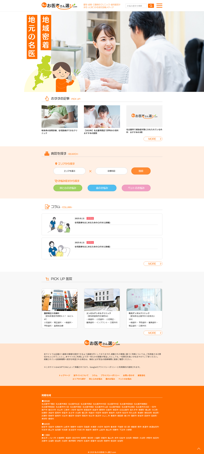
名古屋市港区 (75, 406)
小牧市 (73, 409)
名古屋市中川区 (62, 406)
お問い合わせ (128, 375)
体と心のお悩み (95, 378)
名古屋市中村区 (99, 403)
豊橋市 (113, 415)
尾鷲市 (93, 440)
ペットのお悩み (125, 378)
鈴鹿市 (104, 437)
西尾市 (85, 415)
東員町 (68, 437)
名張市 (86, 440)
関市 (139, 426)
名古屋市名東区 (128, 406)
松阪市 (122, 437)
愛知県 (47, 401)
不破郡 (120, 426)
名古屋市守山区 (101, 406)
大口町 (155, 409)
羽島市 (51, 426)
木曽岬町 (60, 437)
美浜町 (156, 412)
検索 (141, 171)
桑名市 (44, 437)
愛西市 (58, 412)
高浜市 (98, 415)
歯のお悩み (110, 378)
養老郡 (113, 426)
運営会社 (141, 375)
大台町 (142, 437)
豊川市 (127, 415)
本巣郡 (93, 426)
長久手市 (133, 409)
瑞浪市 (88, 429)
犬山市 (60, 409)
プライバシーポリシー (107, 367)
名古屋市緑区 (115, 406)
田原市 (147, 415)
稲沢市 (80, 409)
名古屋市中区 (113, 403)
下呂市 (122, 429)
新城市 (140, 415)
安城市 (78, 415)
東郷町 (141, 409)
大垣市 (100, 426)
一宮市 (153, 406)
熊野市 (107, 440)
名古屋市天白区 (142, 406)
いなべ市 (52, 437)
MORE (152, 139)
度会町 (58, 440)
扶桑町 (44, 412)
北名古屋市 (124, 409)
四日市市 (76, 437)
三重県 (47, 435)
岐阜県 (47, 423)
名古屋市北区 (74, 403)
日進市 (109, 409)
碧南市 (58, 415)
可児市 (44, 429)
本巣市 (80, 426)
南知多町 (148, 412)
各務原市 (59, 426)
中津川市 (81, 429)
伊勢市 (149, 437)
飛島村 (91, 412)
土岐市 (102, 429)
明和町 (135, 437)
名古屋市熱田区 (48, 406)
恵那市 (95, 429)
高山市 (109, 429)
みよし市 (106, 415)
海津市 (107, 426)
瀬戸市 (44, 409)
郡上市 (51, 429)
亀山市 (110, 437)
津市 (116, 437)
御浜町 (113, 440)
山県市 (66, 426)
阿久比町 (133, 412)
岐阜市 (44, 426)
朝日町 (90, 437)
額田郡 (120, 415)
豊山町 (148, 409)
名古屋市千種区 (48, 403)
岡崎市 (51, 415)
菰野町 (84, 437)
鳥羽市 (156, 437)
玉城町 (51, 440)
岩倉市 (95, 409)
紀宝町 (120, 440)
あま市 (71, 412)
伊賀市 (80, 440)
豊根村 (51, 418)
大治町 (78, 412)
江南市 (66, 409)
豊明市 (102, 409)
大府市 (118, 412)
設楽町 (154, 415)
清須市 (115, 409)
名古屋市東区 (61, 403)
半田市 (98, 412)
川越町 (97, 437)
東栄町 (44, 418)
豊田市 (71, 415)
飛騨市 (115, 429)
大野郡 (129, 429)
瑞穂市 (73, 426)
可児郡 (64, 429)
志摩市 (44, 440)
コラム (95, 375)
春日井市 (52, 409)
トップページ (64, 375)
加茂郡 (58, 429)
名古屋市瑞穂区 (140, 403)
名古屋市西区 (86, 403)
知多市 (125, 412)
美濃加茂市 (154, 426)
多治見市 (72, 429)
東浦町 (140, 412)
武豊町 (44, 415)
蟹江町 (85, 412)
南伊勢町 (72, 440)
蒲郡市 (134, 415)
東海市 (112, 412)
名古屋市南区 (88, 406)
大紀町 (64, 440)
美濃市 (145, 426)
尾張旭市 (87, 409)
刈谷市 (64, 415)
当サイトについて (81, 375)
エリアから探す (79, 378)
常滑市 (105, 412)
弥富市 (64, 412)
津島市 (51, 412)
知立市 (91, 415)
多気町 (129, 437)
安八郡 (127, 426)
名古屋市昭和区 (126, 403)
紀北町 (100, 440)
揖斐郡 (134, 426)
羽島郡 (86, 426)
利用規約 (122, 367)
